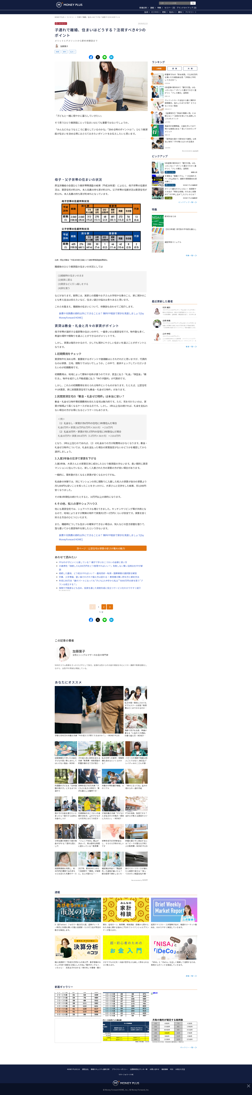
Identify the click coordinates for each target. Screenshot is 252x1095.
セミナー (169, 7)
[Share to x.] (98, 57)
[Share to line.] (105, 57)
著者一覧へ (190, 346)
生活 (146, 12)
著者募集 (165, 1069)
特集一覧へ (190, 255)
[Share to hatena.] (111, 57)
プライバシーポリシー (120, 1069)
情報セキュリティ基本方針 (100, 1069)
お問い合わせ (154, 1069)
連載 (152, 7)
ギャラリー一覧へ (187, 1047)
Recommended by (136, 880)
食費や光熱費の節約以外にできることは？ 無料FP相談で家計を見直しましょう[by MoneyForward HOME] (101, 315)
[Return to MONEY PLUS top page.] (69, 4)
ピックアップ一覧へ (186, 202)
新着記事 (143, 7)
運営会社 (85, 1069)
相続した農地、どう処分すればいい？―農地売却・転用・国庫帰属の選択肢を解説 (98, 573)
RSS (171, 1069)
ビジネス (155, 12)
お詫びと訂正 (180, 1069)
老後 (164, 12)
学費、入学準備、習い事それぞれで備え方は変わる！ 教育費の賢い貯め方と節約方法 (99, 576)
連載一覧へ (190, 976)
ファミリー (189, 12)
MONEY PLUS (59, 17)
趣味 (180, 12)
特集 (159, 7)
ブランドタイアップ (186, 7)
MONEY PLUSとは (73, 1069)
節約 (64, 51)
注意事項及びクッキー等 (138, 1069)
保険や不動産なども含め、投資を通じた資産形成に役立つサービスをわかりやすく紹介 (100, 588)
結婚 (57, 51)
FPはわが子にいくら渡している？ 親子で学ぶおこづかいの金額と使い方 (93, 562)
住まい (172, 12)
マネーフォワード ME (126, 1074)
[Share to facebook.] (91, 57)
